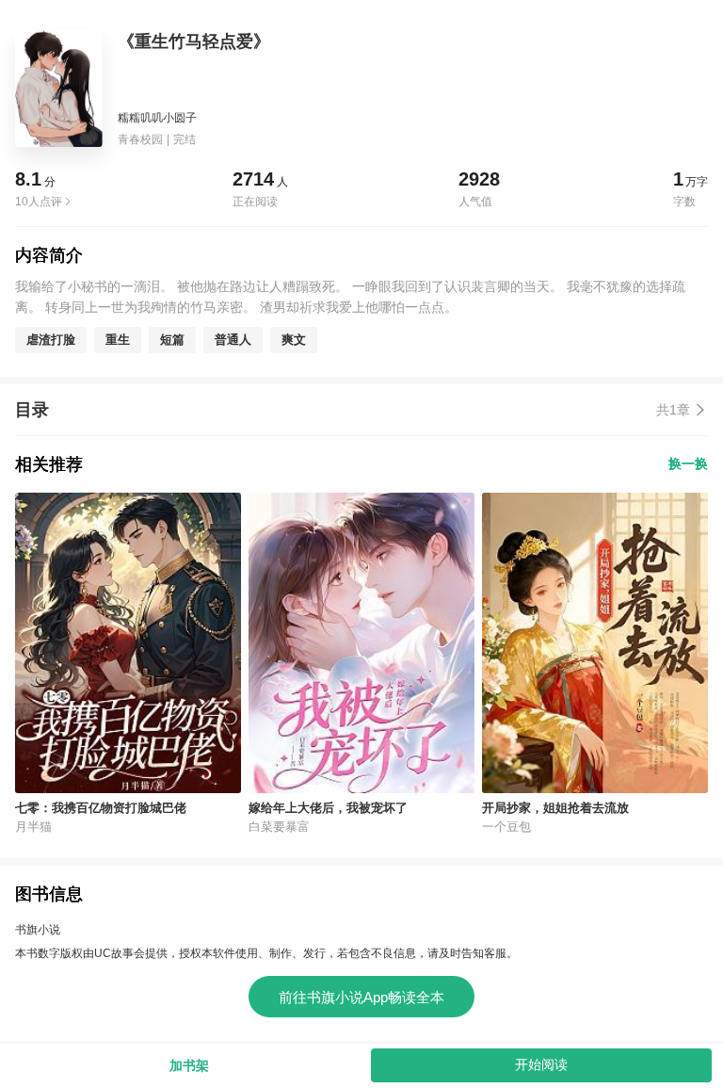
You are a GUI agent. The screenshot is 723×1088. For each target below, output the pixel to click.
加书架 (189, 1065)
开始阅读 (541, 1064)
